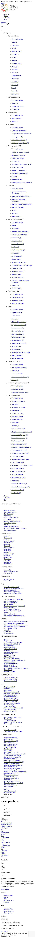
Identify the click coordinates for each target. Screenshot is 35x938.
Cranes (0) (7, 612)
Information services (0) (11, 741)
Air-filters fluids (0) (9, 662)
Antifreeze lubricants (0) (11, 652)
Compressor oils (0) (9, 647)
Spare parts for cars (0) (10, 628)
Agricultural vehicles (10, 512)
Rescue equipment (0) (10, 602)
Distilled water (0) (9, 671)
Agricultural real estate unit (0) (13, 731)
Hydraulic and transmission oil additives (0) (16, 668)
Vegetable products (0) (10, 679)
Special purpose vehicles (11, 517)
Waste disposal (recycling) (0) (12, 755)
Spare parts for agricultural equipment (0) (16, 625)
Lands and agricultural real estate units (15, 528)
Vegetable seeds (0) (9, 687)
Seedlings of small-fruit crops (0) (13, 708)
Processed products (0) (10, 681)
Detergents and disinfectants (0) (13, 722)
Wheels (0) (7, 631)
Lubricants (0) (8, 650)
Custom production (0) (10, 766)
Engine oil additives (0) (11, 666)
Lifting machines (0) (10, 607)
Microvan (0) (8, 555)
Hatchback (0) (8, 542)
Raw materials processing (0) (12, 757)
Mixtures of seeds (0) (10, 711)
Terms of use (8, 908)
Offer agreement (9, 911)
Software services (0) (10, 776)
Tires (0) (6, 630)
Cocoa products (5, 842)
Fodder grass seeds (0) (10, 698)
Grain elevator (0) (9, 742)
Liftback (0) (7, 551)
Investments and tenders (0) (12, 781)
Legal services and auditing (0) (13, 768)
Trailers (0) (7, 581)
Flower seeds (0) (9, 704)
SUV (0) (6, 539)
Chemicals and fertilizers (11, 526)
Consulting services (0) (10, 773)
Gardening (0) (8, 573)
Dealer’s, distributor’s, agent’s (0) (13, 783)
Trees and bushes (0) (10, 709)
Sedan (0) (7, 536)
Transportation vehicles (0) (11, 609)
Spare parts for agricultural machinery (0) (16, 621)
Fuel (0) (6, 639)
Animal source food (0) (11, 677)
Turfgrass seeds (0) (9, 706)
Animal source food (6, 823)
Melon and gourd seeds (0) (11, 692)
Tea (2, 849)
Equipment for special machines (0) (14, 588)
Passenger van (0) (9, 547)
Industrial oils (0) (9, 645)
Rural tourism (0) (9, 786)
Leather (3, 853)
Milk (2, 831)
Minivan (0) (7, 549)
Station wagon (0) (9, 541)
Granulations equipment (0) (12, 591)
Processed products (9, 792)
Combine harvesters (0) (11, 571)
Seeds (6, 524)
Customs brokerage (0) (10, 770)
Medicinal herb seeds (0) (11, 696)
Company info (8, 895)
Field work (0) (8, 739)
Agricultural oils (5, 845)
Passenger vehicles (9, 510)
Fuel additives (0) (9, 665)
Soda (2, 852)
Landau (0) (7, 562)
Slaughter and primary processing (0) (14, 754)
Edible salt (4, 850)
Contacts (6, 902)
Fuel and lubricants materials (12, 521)
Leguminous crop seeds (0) (12, 693)
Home (6, 789)
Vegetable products (6, 824)
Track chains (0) (8, 633)
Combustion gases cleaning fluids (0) (14, 660)
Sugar (2, 844)
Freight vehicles (8, 514)
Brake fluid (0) (8, 653)
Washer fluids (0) (9, 657)
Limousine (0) (8, 563)
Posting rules (8, 913)
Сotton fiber (4, 855)
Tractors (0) (7, 570)
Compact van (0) (9, 554)
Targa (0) (7, 560)
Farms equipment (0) (10, 590)
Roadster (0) (7, 559)
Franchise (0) (8, 779)
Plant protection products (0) (12, 717)
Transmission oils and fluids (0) (13, 642)
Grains (2, 834)
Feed (2, 839)
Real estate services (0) (10, 784)
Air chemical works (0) (10, 744)
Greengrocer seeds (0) (10, 695)
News (6, 16)
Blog (7, 889)
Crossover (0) (8, 538)
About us (7, 17)
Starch (2, 841)
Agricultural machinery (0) (11, 587)
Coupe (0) (7, 544)
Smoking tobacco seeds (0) (12, 703)
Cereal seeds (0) (8, 688)
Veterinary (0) (8, 749)
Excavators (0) (8, 604)
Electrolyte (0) (8, 670)
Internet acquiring (9, 900)
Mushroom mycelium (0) (11, 700)
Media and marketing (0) (11, 775)
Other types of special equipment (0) (14, 615)
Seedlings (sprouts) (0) (10, 701)
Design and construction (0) (12, 760)
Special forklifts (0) (9, 614)
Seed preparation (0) (10, 745)
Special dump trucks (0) (11, 601)
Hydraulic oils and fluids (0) (12, 644)
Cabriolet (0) (7, 557)
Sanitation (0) (8, 750)
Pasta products (5, 837)
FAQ (5, 19)
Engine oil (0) (8, 641)
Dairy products (5, 832)
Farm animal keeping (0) (11, 752)
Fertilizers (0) (8, 719)
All (2, 821)
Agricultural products (10, 523)
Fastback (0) (7, 552)
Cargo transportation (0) (11, 737)
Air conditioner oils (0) (10, 649)
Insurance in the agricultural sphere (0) (15, 771)
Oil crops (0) (7, 690)
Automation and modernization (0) (14, 762)
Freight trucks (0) (9, 579)
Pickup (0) (7, 546)
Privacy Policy (8, 910)
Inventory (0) (8, 724)
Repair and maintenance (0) (12, 763)
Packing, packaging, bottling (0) (13, 765)
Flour (2, 836)
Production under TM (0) (11, 778)
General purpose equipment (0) (13, 593)
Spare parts (7, 519)
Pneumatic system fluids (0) (12, 658)
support (3, 3)
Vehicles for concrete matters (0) (13, 599)
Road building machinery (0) (12, 611)
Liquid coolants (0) (9, 655)
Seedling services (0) (10, 747)
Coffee (3, 847)
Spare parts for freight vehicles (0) (14, 623)
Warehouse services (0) (10, 758)
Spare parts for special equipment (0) (14, 626)
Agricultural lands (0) (10, 730)
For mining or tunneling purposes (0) (14, 606)
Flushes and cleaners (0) (11, 663)
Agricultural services (10, 530)
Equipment (7, 515)
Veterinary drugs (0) (10, 720)
